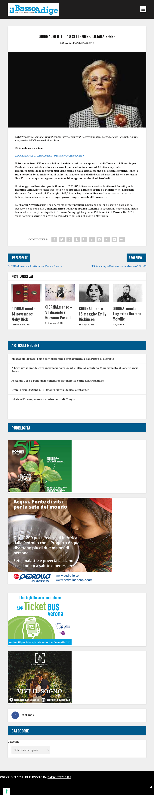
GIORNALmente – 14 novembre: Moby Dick (25, 314)
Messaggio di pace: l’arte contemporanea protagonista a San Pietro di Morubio (62, 358)
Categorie (13, 741)
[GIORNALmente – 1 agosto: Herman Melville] (128, 293)
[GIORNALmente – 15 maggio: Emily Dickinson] (94, 293)
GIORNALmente (84, 42)
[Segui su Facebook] (151, 788)
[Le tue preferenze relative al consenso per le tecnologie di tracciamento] (6, 791)
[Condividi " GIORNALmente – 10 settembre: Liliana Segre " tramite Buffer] (99, 239)
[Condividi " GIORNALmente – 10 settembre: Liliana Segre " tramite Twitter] (62, 239)
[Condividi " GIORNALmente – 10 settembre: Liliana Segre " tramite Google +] (69, 239)
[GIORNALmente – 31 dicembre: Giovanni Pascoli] (60, 292)
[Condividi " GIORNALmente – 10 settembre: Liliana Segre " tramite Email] (114, 239)
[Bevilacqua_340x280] (40, 702)
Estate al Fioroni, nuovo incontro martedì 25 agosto (44, 399)
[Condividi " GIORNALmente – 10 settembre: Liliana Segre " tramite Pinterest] (84, 239)
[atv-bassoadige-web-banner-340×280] (40, 644)
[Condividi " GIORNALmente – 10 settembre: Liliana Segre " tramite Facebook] (54, 239)
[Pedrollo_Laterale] (60, 582)
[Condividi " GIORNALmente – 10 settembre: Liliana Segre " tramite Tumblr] (77, 239)
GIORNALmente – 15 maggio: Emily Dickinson (92, 314)
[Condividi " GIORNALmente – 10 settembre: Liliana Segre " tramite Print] (122, 239)
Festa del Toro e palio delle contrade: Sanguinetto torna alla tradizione (57, 380)
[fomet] (40, 491)
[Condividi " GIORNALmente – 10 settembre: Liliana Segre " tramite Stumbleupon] (107, 239)
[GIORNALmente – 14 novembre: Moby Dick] (26, 293)
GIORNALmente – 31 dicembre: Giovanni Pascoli (59, 312)
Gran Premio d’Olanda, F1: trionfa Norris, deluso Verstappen (50, 390)
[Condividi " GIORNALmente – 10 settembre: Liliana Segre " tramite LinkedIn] (92, 239)
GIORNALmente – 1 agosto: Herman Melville (127, 314)
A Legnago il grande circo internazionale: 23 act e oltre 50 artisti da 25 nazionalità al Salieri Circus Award (74, 369)
